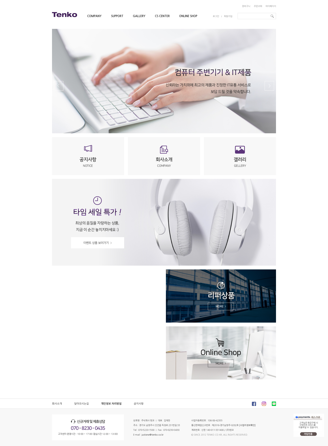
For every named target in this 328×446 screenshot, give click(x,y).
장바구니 (246, 6)
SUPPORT (117, 16)
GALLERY (139, 16)
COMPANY (94, 16)
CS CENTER (162, 16)
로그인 (216, 16)
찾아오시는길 (81, 403)
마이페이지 (271, 6)
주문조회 (258, 6)
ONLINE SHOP (188, 16)
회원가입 (228, 16)
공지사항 (139, 403)
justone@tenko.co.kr (152, 435)
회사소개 (57, 403)
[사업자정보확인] (247, 425)
